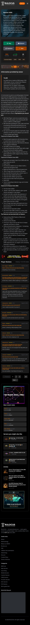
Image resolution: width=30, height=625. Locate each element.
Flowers (10, 415)
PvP (23, 59)
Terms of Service (5, 559)
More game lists (5, 586)
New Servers (4, 568)
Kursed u (11, 430)
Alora (5, 423)
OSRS (15, 59)
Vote (22, 48)
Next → (15, 380)
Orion (5, 413)
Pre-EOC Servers (5, 579)
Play (10, 43)
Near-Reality (7, 428)
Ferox (5, 408)
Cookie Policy (4, 557)
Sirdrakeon (4, 286)
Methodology (4, 541)
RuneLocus (4, 546)
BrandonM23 (5, 275)
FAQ (2, 548)
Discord (22, 43)
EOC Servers (4, 582)
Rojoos (3, 323)
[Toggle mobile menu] (27, 3)
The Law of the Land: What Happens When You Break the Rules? (17, 477)
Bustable (4, 312)
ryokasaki (4, 354)
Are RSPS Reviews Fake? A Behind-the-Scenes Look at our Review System (17, 485)
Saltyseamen (5, 303)
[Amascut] (13, 395)
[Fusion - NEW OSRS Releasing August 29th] (15, 256)
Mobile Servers (5, 573)
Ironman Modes (8, 59)
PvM (20, 59)
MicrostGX (11, 420)
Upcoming (4, 570)
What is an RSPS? (5, 544)
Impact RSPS (7, 418)
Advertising (4, 553)
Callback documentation (7, 550)
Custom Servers (5, 575)
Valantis (4, 366)
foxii (10, 410)
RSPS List (22, 3)
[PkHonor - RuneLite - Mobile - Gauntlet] (13, 499)
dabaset (4, 333)
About (2, 539)
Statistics (9, 48)
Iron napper (5, 265)
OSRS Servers (4, 577)
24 (25, 376)
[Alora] (15, 66)
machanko (11, 425)
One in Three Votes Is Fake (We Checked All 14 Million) (17, 470)
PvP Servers (4, 584)
